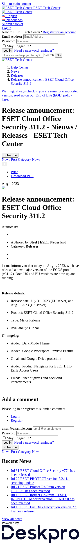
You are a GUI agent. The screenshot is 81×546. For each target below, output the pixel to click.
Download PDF (22, 176)
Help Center (19, 67)
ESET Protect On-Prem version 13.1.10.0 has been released (38, 489)
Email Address (12, 36)
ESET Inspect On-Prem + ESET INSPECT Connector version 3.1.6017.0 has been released (42, 499)
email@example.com (17, 428)
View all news (12, 519)
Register (16, 420)
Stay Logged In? (19, 46)
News (15, 71)
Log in (6, 28)
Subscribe (10, 155)
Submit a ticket (12, 24)
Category (25, 159)
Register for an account (59, 32)
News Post (10, 159)
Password (9, 41)
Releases (17, 75)
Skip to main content (16, 4)
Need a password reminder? (34, 50)
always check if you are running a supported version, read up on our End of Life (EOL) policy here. (40, 95)
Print (14, 172)
